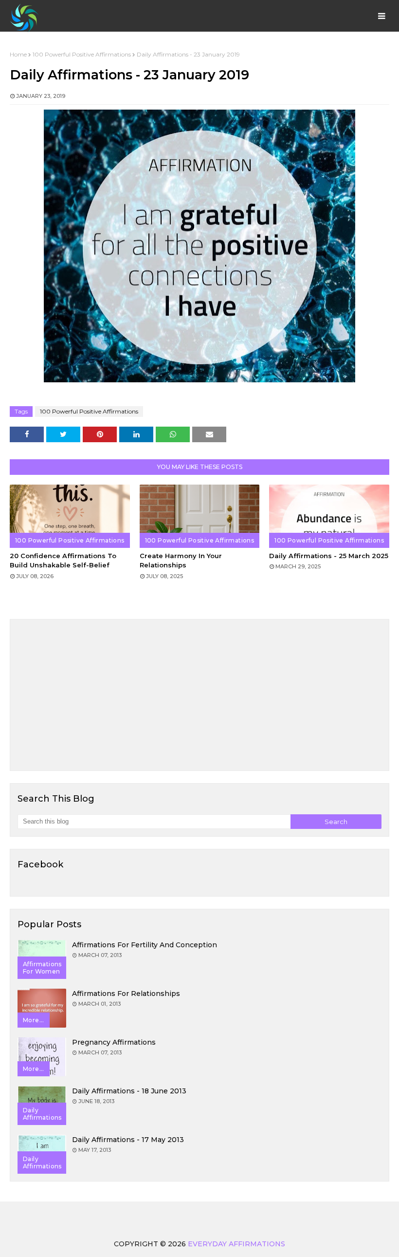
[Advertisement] (199, 695)
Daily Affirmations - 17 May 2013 (128, 1139)
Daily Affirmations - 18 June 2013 (129, 1091)
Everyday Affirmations (236, 1243)
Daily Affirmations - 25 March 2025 (328, 556)
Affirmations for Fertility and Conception (144, 944)
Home (18, 54)
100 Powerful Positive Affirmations (82, 54)
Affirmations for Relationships (126, 993)
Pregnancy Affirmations (114, 1042)
